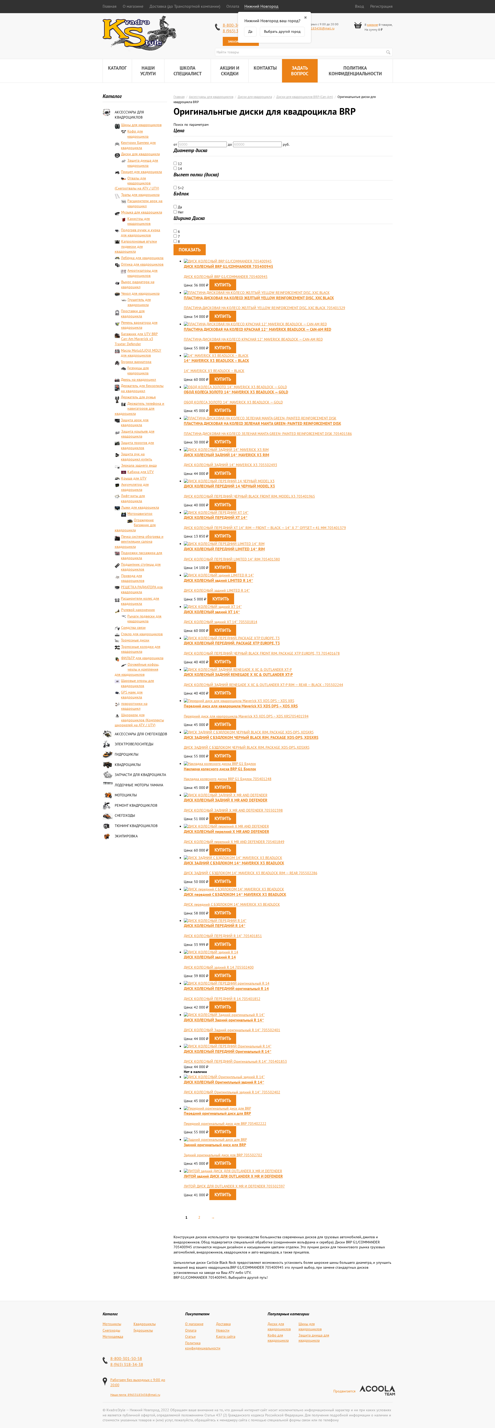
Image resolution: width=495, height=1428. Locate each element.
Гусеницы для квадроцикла (138, 370)
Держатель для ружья (138, 397)
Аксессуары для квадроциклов (129, 115)
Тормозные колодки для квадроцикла (140, 649)
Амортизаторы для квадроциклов (142, 273)
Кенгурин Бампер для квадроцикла (138, 145)
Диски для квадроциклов (279, 1326)
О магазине (133, 6)
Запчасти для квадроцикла (140, 774)
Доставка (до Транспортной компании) (185, 6)
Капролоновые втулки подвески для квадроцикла (136, 246)
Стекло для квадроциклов (142, 634)
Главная (110, 6)
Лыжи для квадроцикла (140, 507)
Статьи (190, 1336)
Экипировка (126, 836)
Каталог (117, 68)
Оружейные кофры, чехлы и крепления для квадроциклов (137, 669)
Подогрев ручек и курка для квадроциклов (140, 232)
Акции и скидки (229, 71)
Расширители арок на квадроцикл (144, 203)
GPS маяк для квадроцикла (132, 695)
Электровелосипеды (134, 744)
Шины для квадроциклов (141, 124)
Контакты (265, 68)
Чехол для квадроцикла (140, 293)
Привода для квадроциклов (132, 578)
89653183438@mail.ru (318, 28)
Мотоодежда (113, 1336)
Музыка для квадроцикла (141, 212)
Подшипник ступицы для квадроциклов (141, 567)
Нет (180, 212)
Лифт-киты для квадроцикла (133, 498)
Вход (359, 6)
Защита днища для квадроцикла (142, 163)
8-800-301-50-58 (126, 1358)
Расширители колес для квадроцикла (140, 601)
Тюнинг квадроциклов (136, 825)
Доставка (223, 1324)
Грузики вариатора (136, 361)
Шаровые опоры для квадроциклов (137, 683)
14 (179, 168)
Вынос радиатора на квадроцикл (137, 284)
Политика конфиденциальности (355, 71)
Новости (222, 1330)
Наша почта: (119, 1395)
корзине (372, 25)
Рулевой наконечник (138, 609)
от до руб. (232, 144)
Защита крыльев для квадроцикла (137, 434)
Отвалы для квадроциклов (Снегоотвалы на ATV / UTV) (137, 183)
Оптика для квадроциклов (142, 264)
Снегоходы (125, 815)
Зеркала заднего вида (139, 465)
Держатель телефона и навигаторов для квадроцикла (139, 408)
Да (179, 207)
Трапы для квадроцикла (140, 194)
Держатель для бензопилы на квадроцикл (142, 388)
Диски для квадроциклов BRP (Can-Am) (304, 97)
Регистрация (381, 6)
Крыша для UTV (133, 478)
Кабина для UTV (140, 471)
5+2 (180, 188)
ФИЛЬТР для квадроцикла (142, 658)
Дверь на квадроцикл (138, 379)
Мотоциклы (126, 795)
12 (179, 163)
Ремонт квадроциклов (136, 805)
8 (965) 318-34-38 (126, 1364)
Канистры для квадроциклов (139, 221)
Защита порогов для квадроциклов (137, 445)
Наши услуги (148, 71)
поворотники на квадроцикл (134, 706)
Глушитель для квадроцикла (139, 302)
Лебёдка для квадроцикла (142, 257)
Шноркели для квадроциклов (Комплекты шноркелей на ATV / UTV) (139, 720)
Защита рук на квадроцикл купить (136, 456)
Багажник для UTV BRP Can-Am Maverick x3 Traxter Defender (136, 339)
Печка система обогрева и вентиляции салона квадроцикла (139, 541)
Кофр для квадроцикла (137, 134)
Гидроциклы (126, 754)
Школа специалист (188, 71)
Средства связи (133, 627)
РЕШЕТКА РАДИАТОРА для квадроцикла (142, 590)
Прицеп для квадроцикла (141, 171)
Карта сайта (225, 1336)
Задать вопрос (299, 71)
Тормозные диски (135, 640)
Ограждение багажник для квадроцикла (135, 525)
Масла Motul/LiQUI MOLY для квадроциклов (141, 353)
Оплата (232, 6)
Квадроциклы (128, 764)
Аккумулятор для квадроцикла (135, 487)
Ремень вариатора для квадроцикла (139, 325)
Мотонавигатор (139, 513)
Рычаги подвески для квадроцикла (144, 619)
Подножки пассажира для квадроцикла (141, 555)
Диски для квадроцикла (140, 154)
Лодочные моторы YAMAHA (139, 785)
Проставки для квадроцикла (133, 313)
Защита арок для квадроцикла (134, 422)
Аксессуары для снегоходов (141, 734)
